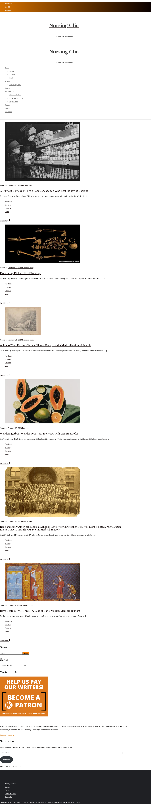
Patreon (7, 790)
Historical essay (28, 268)
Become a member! (7, 735)
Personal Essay (27, 185)
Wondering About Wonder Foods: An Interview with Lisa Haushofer (39, 433)
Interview (25, 428)
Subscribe (6, 759)
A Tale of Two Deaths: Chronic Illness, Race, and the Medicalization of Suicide (45, 345)
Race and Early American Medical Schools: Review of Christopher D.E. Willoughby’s (60, 528)
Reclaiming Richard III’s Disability (20, 273)
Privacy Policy (10, 783)
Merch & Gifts (10, 794)
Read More (4, 221)
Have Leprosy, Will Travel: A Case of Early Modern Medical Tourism (40, 610)
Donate (7, 787)
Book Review (27, 521)
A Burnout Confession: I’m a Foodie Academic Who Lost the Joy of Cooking (44, 190)
